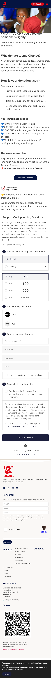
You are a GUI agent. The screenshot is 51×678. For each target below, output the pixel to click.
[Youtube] (17, 488)
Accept (7, 674)
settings (20, 670)
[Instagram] (13, 488)
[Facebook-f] (8, 488)
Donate (6, 605)
